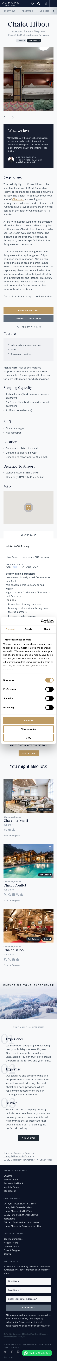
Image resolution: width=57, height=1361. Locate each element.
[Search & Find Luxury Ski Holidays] (38, 3)
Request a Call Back (13, 1183)
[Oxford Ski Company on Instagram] (18, 1352)
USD (21, 567)
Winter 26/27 (28, 535)
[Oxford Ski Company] (9, 3)
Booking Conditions (13, 1238)
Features (27, 11)
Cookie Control (11, 1246)
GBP (8, 567)
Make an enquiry (28, 310)
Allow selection (28, 729)
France (27, 31)
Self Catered (34, 41)
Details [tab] (28, 629)
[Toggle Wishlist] (32, 3)
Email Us (8, 1175)
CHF (28, 567)
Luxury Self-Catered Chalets (18, 1207)
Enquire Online (11, 1179)
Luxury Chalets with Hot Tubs (18, 1211)
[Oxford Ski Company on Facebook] (11, 1352)
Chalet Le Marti (16, 820)
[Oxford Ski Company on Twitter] (5, 1352)
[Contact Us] (46, 3)
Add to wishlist (31, 327)
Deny (28, 737)
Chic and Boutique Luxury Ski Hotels (21, 1222)
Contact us (28, 753)
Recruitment (9, 1190)
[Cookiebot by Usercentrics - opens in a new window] (41, 621)
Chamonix (17, 31)
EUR (15, 567)
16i (12, 1357)
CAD (35, 567)
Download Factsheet (28, 318)
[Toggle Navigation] (53, 3)
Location (45, 11)
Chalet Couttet (15, 885)
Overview (9, 11)
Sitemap (8, 1254)
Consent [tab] (10, 629)
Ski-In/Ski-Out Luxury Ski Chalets (20, 1203)
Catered (21, 41)
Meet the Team (11, 1187)
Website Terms (11, 1242)
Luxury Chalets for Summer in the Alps (22, 1226)
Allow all (28, 720)
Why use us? (28, 1138)
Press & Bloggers (12, 1250)
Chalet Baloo (14, 950)
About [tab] (47, 629)
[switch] (49, 689)
